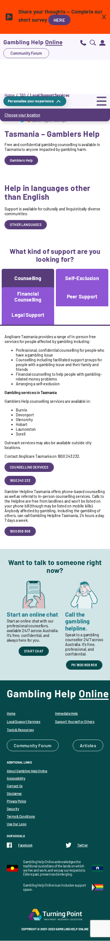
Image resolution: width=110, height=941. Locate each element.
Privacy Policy (16, 801)
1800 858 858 (20, 531)
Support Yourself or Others (74, 722)
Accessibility (16, 778)
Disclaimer (14, 793)
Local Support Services (23, 722)
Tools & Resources (20, 730)
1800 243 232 (20, 480)
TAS (22, 95)
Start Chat (33, 651)
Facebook (25, 845)
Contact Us (15, 786)
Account (102, 42)
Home (10, 95)
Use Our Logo (17, 824)
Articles (88, 745)
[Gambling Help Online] (33, 42)
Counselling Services (29, 467)
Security (13, 809)
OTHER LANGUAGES (25, 225)
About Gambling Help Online (27, 771)
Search (92, 42)
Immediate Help (66, 713)
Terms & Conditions (21, 816)
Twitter (82, 845)
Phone (83, 42)
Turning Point (55, 914)
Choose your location (22, 115)
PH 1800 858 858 (84, 665)
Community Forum (26, 53)
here (59, 20)
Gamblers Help (21, 160)
